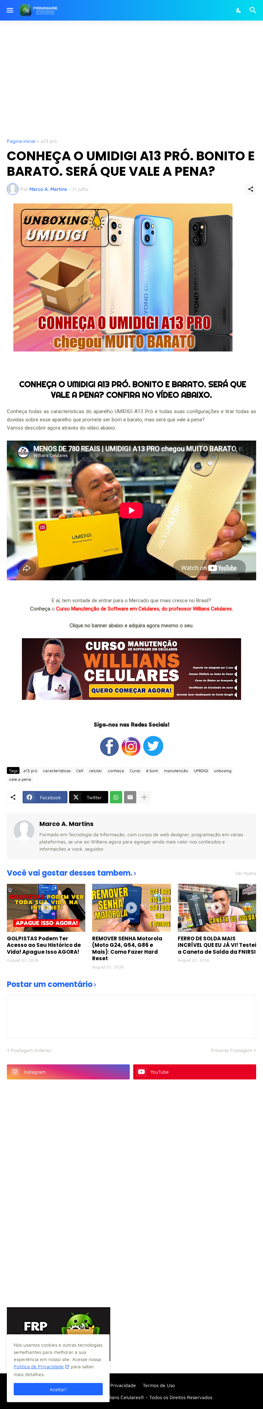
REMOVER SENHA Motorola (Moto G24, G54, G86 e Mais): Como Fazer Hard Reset (127, 948)
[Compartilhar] (250, 189)
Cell (79, 770)
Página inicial (21, 141)
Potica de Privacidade (112, 1385)
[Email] (130, 797)
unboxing (222, 770)
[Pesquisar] (254, 10)
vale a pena (20, 779)
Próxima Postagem (231, 1050)
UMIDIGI (201, 770)
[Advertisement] (135, 79)
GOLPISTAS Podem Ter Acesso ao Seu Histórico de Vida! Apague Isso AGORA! (44, 945)
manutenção (176, 770)
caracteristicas (57, 770)
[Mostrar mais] (144, 797)
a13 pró (49, 141)
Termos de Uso (159, 1385)
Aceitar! (58, 1389)
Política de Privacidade (39, 1366)
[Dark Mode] (239, 10)
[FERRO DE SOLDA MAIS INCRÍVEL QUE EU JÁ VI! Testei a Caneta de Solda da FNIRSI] (217, 908)
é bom (152, 770)
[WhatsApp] (116, 797)
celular (95, 770)
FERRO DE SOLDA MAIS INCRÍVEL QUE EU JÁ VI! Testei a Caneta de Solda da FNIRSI (217, 945)
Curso (135, 770)
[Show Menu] (9, 10)
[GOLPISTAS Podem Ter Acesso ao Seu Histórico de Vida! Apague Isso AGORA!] (46, 908)
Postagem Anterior (31, 1050)
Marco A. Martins (66, 823)
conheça (116, 770)
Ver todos (246, 873)
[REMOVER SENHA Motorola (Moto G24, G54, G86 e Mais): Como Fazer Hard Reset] (131, 908)
